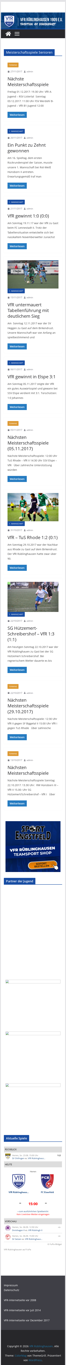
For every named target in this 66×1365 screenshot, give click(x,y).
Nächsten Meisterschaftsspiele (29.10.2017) (28, 705)
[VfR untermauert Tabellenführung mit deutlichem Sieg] (33, 274)
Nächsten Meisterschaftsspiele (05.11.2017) (28, 443)
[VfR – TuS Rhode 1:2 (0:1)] (33, 507)
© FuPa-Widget (54, 1244)
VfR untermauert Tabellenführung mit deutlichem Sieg (28, 310)
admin (30, 71)
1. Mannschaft (16, 131)
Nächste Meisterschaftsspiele (28, 81)
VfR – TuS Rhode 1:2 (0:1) (33, 537)
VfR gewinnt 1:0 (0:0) (28, 216)
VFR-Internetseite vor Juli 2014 (22, 1310)
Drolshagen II (18, 1230)
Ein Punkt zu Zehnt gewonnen (27, 148)
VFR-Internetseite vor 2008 (20, 1300)
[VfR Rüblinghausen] (33, 15)
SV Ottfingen (18, 1158)
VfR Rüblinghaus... (36, 1158)
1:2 (59, 1155)
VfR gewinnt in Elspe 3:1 (32, 377)
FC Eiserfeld (47, 1192)
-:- (59, 1227)
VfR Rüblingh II (35, 1230)
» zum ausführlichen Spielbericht (33, 1211)
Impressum (11, 1285)
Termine (13, 65)
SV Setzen (16, 1239)
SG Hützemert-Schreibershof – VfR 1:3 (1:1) (31, 633)
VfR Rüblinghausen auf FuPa (17, 1249)
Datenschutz (11, 1290)
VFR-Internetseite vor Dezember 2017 (27, 1320)
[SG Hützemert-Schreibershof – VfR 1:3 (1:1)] (33, 597)
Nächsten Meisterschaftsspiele (28, 770)
